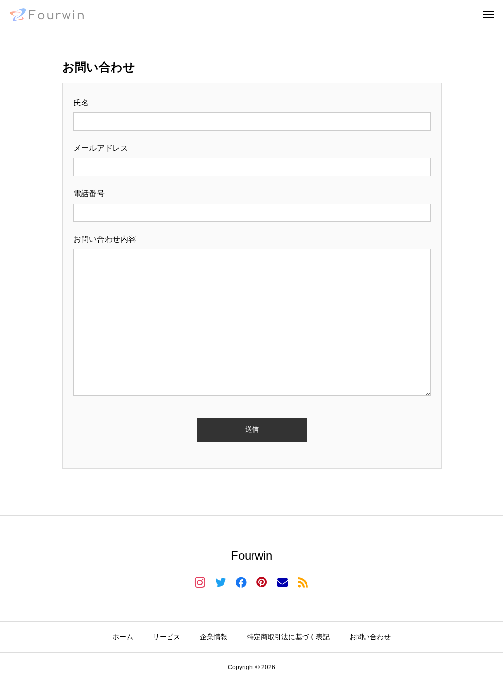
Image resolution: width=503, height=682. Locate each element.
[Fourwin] (46, 14)
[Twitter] (220, 582)
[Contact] (282, 582)
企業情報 (213, 637)
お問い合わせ (370, 637)
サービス (166, 637)
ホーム (122, 637)
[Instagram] (200, 582)
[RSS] (303, 582)
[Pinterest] (261, 582)
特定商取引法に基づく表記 (288, 637)
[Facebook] (241, 582)
